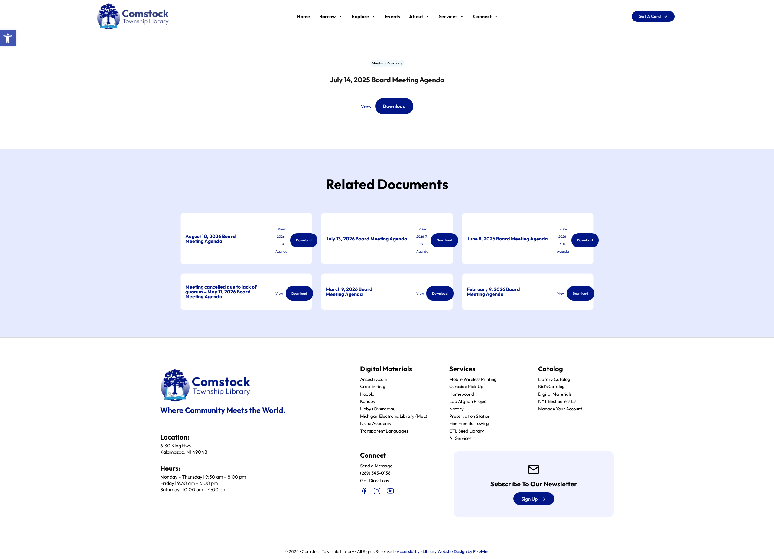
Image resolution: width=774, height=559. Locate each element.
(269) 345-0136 (375, 473)
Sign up (529, 499)
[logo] (133, 15)
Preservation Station (469, 416)
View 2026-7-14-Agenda (422, 240)
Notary (456, 409)
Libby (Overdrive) (378, 409)
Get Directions (374, 480)
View (366, 106)
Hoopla (367, 394)
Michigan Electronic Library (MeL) (393, 416)
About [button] (416, 16)
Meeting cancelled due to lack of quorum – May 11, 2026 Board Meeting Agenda (221, 291)
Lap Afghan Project (468, 401)
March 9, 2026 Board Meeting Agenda (349, 291)
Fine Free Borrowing (469, 423)
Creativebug (372, 386)
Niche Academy (376, 423)
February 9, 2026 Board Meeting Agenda (493, 291)
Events (392, 16)
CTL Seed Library (466, 431)
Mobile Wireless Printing (473, 379)
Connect (482, 16)
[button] (8, 38)
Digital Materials (554, 394)
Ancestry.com (373, 379)
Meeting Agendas (387, 63)
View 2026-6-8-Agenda (563, 240)
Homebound (461, 394)
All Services (460, 438)
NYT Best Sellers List (558, 401)
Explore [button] (360, 16)
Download (394, 106)
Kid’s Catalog (551, 386)
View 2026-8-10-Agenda (281, 240)
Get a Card (650, 16)
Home (303, 16)
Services (448, 16)
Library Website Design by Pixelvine (456, 551)
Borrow (327, 16)
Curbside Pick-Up (466, 386)
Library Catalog (554, 379)
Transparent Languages (384, 431)
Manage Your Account (560, 409)
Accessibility (408, 551)
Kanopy (368, 401)
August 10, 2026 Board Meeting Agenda (210, 239)
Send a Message (376, 466)
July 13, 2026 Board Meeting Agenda (366, 238)
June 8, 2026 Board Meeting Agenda (507, 238)
